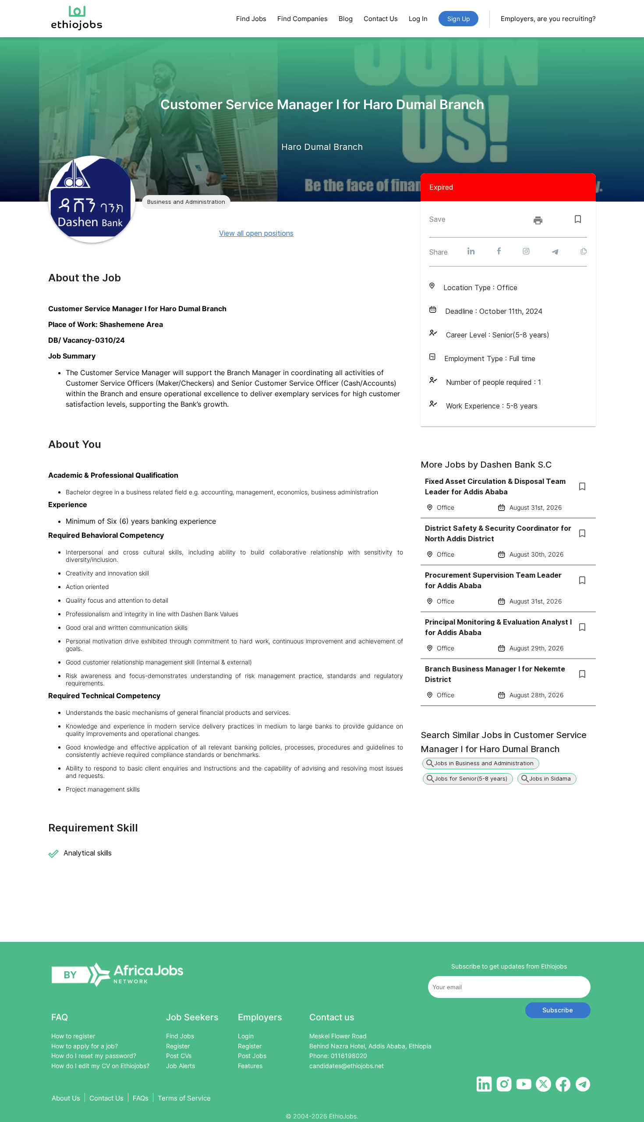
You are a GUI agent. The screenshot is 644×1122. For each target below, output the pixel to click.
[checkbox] (578, 219)
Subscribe (557, 1010)
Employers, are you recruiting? (548, 18)
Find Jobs (251, 18)
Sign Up (458, 18)
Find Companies (302, 18)
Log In (418, 18)
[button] (186, 202)
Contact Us (381, 18)
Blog (346, 18)
